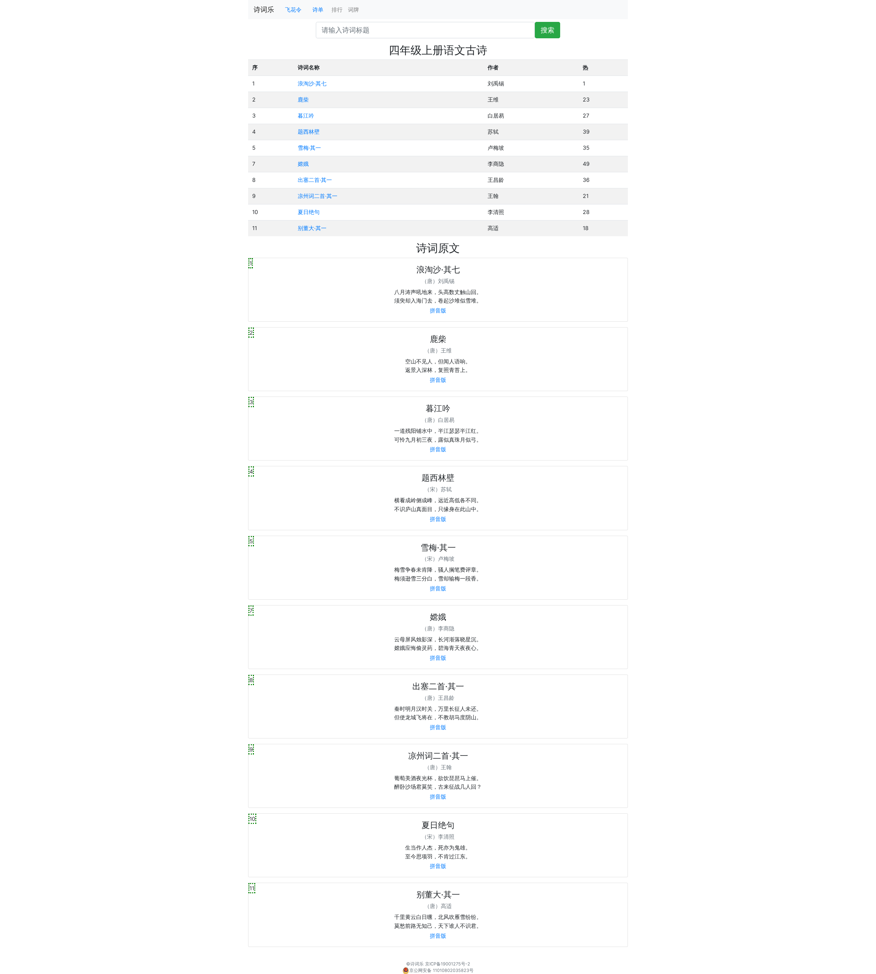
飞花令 (293, 9)
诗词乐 (264, 9)
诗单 (317, 9)
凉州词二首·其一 (317, 195)
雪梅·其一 (309, 147)
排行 (337, 9)
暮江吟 (306, 115)
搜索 (547, 30)
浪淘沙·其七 (312, 83)
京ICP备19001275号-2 (447, 963)
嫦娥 (303, 163)
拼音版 (438, 310)
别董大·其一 (312, 228)
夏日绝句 (309, 212)
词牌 (353, 9)
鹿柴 (303, 99)
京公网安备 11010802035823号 (441, 970)
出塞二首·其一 (315, 179)
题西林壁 (309, 131)
